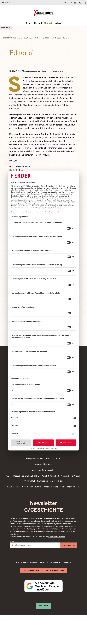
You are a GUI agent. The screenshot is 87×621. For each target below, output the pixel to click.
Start (29, 23)
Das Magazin (28, 38)
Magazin (48, 23)
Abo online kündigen (69, 487)
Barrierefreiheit (55, 562)
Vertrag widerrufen (31, 570)
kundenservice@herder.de (46, 487)
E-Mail (12, 541)
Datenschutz (43, 562)
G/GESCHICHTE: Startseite (12, 38)
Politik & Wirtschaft (50, 476)
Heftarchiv (39, 38)
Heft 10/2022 (56, 38)
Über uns (47, 464)
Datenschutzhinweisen (56, 537)
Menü (7, 2)
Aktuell (38, 23)
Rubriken (4, 28)
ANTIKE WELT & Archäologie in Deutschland (43, 481)
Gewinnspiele (48, 470)
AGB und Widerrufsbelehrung (26, 562)
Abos (58, 23)
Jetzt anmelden (68, 545)
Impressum (67, 562)
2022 (47, 38)
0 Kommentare (56, 71)
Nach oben (44, 606)
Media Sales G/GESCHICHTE (26, 476)
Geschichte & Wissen (70, 476)
